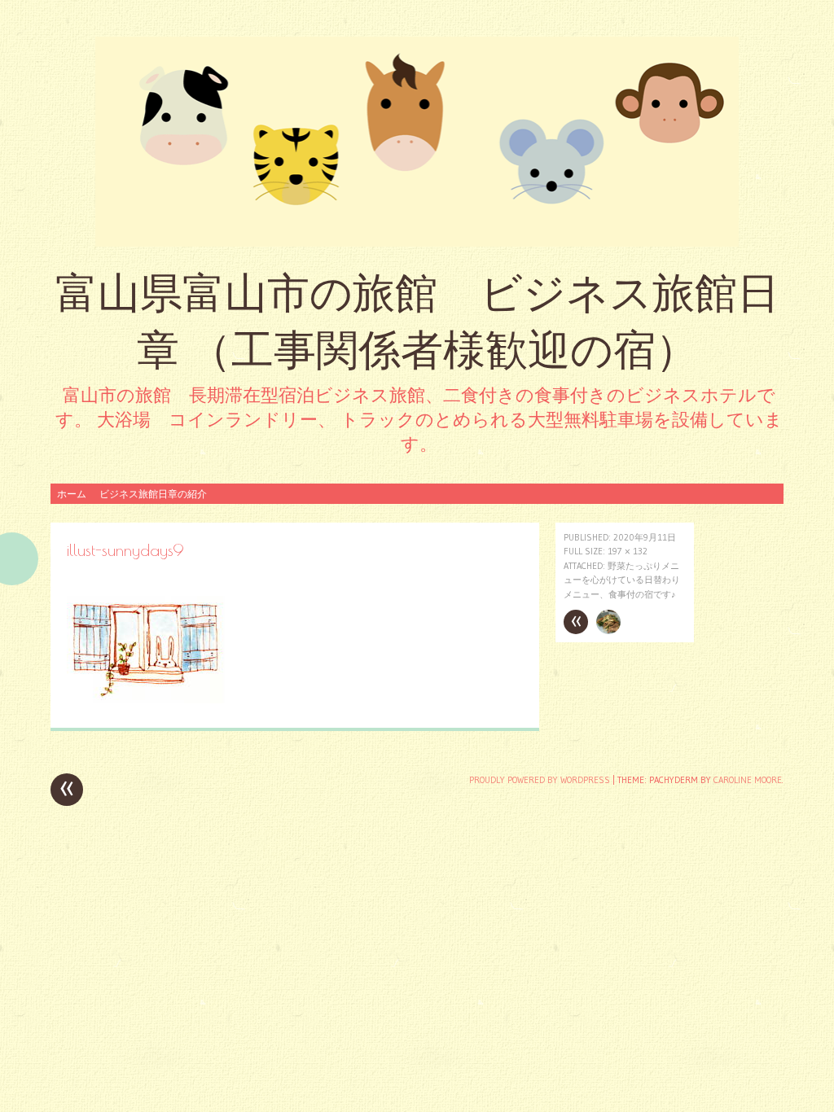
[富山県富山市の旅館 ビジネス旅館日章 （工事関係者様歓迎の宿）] (417, 142)
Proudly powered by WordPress (539, 780)
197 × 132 (627, 551)
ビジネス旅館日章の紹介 (153, 494)
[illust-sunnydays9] (147, 699)
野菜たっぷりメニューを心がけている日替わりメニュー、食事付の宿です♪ (622, 580)
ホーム (71, 494)
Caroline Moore (747, 780)
